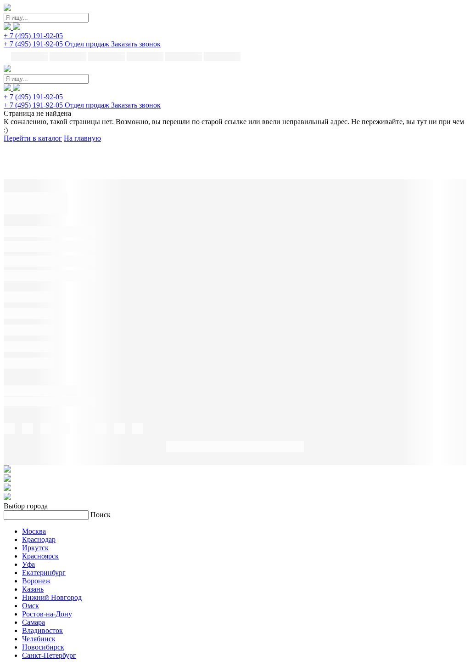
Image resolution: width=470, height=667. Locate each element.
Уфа (28, 564)
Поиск (100, 515)
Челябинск (39, 639)
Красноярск (40, 556)
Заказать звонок (136, 44)
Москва (34, 531)
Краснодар (39, 539)
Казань (33, 589)
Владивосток (42, 630)
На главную (82, 138)
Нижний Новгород (52, 597)
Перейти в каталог (33, 138)
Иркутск (35, 548)
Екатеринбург (44, 572)
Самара (33, 622)
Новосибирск (43, 647)
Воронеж (36, 581)
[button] (33, 36)
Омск (30, 606)
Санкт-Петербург (49, 655)
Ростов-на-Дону (47, 614)
